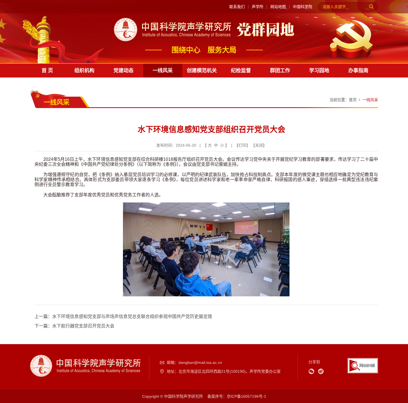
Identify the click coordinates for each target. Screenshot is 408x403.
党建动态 (124, 70)
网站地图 (278, 7)
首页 (353, 99)
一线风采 (163, 70)
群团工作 (280, 70)
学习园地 (319, 70)
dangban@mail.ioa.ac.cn (200, 362)
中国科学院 (302, 7)
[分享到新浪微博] (321, 371)
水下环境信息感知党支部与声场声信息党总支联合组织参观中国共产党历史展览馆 (132, 316)
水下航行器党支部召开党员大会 (83, 326)
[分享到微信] (311, 371)
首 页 (47, 70)
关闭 (259, 145)
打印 (242, 145)
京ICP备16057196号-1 (246, 396)
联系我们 (237, 7)
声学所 (257, 7)
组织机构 (84, 70)
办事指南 (358, 70)
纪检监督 (241, 70)
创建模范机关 (202, 70)
